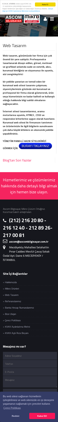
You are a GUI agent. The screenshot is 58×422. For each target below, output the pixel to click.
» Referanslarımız (12, 301)
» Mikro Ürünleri (11, 288)
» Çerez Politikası (12, 320)
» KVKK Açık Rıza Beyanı (15, 333)
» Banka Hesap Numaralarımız (18, 307)
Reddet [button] (15, 416)
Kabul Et (45, 4)
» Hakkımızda (10, 282)
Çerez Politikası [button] (12, 408)
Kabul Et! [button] (42, 416)
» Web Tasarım (11, 295)
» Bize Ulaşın (9, 314)
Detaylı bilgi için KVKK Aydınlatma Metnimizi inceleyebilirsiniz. (27, 9)
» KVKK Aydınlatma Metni (16, 326)
